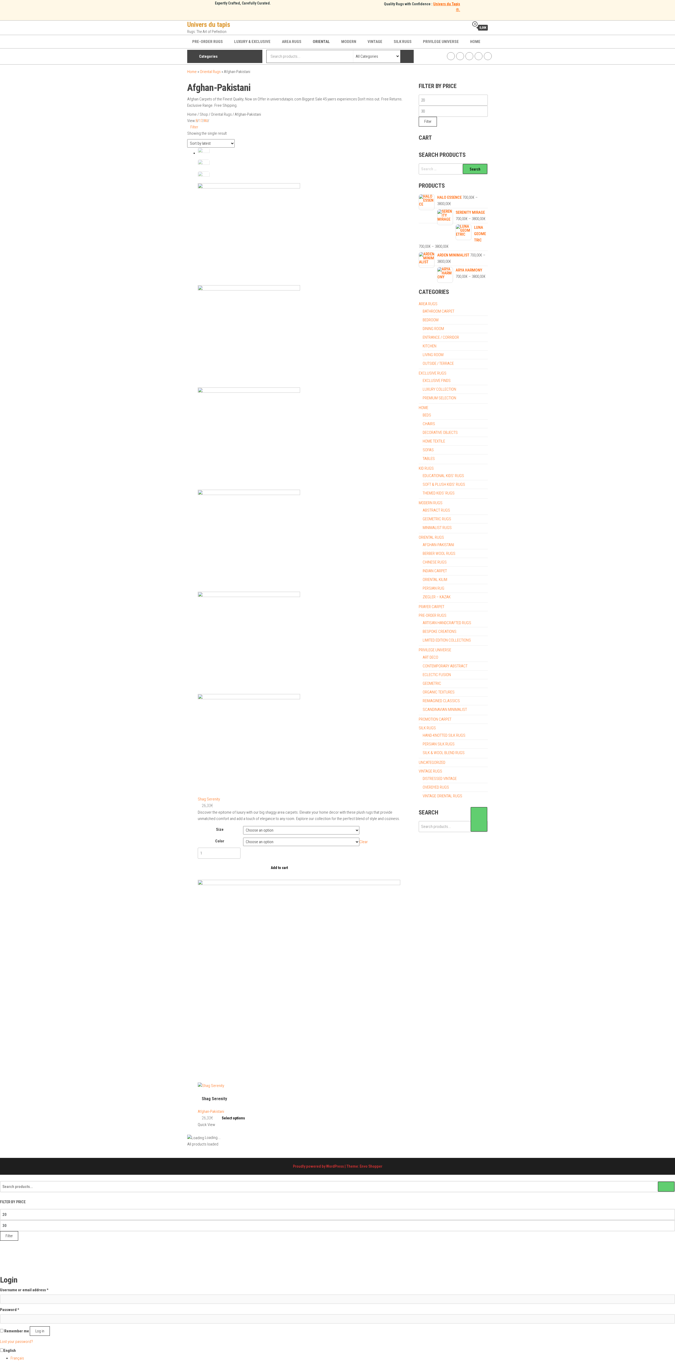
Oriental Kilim (435, 579)
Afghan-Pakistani (211, 1111)
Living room (433, 354)
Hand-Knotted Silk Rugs (444, 735)
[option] (343, 1358)
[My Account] (464, 27)
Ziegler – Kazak (437, 597)
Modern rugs (430, 503)
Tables (429, 458)
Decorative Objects (440, 432)
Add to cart (279, 868)
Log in (39, 1331)
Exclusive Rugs (432, 373)
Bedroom (430, 320)
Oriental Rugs (210, 71)
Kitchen (429, 346)
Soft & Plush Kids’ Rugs (444, 484)
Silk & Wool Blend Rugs (444, 752)
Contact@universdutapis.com (488, 56)
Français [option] (17, 1358)
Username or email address (24, 1289)
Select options (233, 1118)
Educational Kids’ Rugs (443, 475)
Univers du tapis (208, 24)
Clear (363, 841)
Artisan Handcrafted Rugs (447, 622)
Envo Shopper (371, 1166)
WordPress (335, 1166)
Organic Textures (439, 692)
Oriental (321, 41)
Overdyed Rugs (436, 787)
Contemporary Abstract (445, 666)
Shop (204, 114)
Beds (427, 415)
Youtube (479, 56)
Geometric (432, 683)
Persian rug (433, 588)
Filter (194, 127)
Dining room (433, 328)
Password (9, 1309)
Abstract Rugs (436, 510)
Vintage (375, 41)
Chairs (429, 423)
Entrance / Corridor (441, 337)
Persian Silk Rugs (439, 744)
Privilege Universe (441, 41)
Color (219, 841)
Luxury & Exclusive (252, 41)
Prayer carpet (431, 606)
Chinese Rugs (435, 562)
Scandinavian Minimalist (445, 709)
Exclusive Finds (437, 380)
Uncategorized (432, 762)
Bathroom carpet (438, 311)
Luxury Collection (439, 389)
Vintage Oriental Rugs (442, 796)
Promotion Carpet (435, 719)
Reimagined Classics (441, 700)
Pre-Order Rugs (207, 41)
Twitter (469, 56)
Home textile (434, 441)
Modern (348, 41)
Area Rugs (291, 41)
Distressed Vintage (440, 778)
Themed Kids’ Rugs (439, 493)
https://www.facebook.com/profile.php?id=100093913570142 (451, 56)
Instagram (460, 56)
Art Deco (430, 657)
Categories (208, 56)
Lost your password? (16, 1341)
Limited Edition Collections (447, 640)
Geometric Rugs (437, 519)
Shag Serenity (209, 799)
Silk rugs (403, 41)
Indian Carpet (435, 571)
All (206, 120)
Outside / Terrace (438, 363)
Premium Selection (439, 398)
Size (220, 829)
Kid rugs (426, 468)
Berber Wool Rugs (439, 553)
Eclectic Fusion (437, 674)
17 (200, 120)
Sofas (428, 450)
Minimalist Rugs (437, 527)
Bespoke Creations (439, 631)
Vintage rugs (430, 771)
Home (475, 41)
